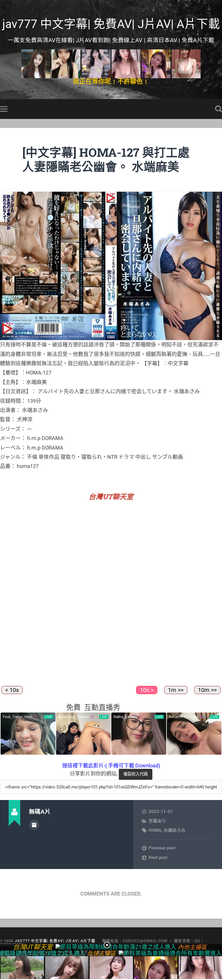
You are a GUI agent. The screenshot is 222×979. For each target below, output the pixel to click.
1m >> (176, 690)
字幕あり (157, 821)
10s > (146, 690)
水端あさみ (174, 830)
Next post (158, 857)
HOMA (155, 830)
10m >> (207, 690)
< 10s (12, 690)
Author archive (34, 825)
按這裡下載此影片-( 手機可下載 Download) (111, 765)
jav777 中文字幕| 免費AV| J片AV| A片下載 (111, 24)
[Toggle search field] (218, 109)
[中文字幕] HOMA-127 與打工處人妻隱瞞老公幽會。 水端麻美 (106, 159)
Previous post (162, 848)
